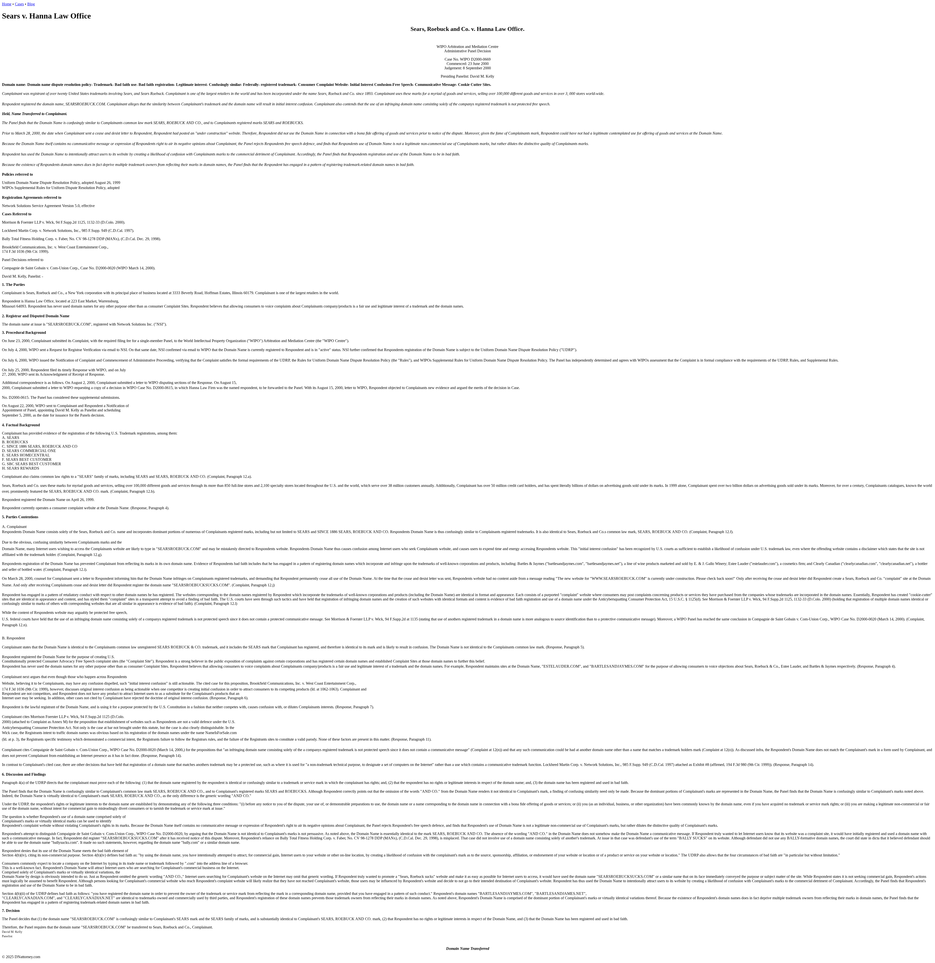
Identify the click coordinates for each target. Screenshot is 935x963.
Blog (31, 4)
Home (6, 4)
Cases (19, 4)
